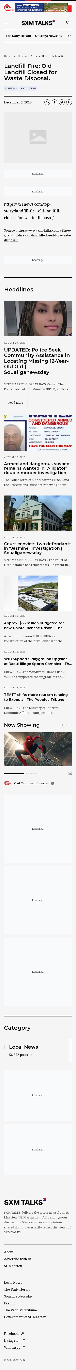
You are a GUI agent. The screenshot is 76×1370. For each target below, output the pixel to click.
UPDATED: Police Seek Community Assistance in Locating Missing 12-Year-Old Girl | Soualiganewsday (37, 361)
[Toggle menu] (6, 22)
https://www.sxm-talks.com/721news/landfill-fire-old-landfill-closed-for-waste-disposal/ (38, 235)
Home (7, 56)
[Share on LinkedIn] (69, 102)
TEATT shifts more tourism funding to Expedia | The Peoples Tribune (36, 697)
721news (23, 56)
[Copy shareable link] (47, 102)
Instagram (12, 1340)
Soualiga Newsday (48, 36)
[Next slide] (69, 725)
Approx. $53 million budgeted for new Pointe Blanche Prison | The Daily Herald (34, 625)
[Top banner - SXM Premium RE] (38, 7)
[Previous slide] (63, 725)
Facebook (11, 1333)
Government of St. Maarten (25, 1317)
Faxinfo (9, 1303)
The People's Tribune (20, 1310)
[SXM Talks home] (38, 22)
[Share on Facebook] (54, 102)
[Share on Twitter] (62, 102)
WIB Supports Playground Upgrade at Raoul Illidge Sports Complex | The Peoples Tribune (37, 661)
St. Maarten (13, 1266)
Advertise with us (17, 1259)
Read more (18, 402)
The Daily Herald (18, 36)
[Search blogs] (68, 22)
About (8, 1252)
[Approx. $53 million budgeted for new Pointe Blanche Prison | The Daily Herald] (38, 593)
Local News (28, 88)
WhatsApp (12, 1347)
